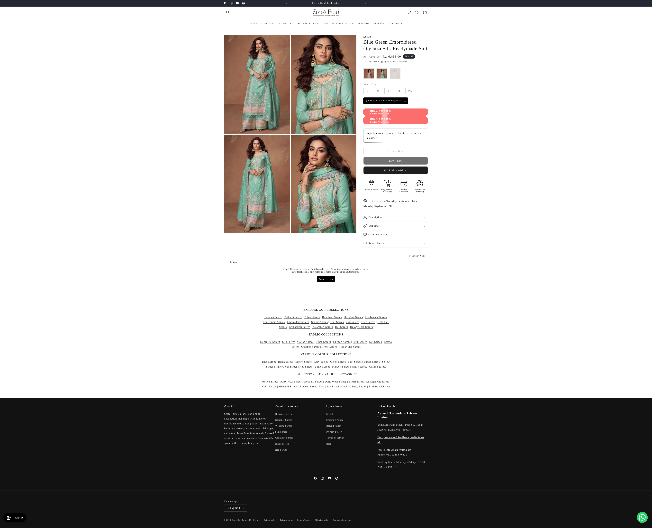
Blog (328, 443)
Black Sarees (285, 361)
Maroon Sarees (341, 366)
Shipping (382, 61)
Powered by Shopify (251, 520)
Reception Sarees (329, 386)
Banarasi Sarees (273, 317)
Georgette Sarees (270, 341)
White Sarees (359, 366)
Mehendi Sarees (288, 386)
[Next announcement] (365, 3)
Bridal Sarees (356, 381)
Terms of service (304, 520)
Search (329, 414)
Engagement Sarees (377, 381)
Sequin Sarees (319, 322)
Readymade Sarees (376, 317)
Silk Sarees (288, 341)
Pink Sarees (355, 361)
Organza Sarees (310, 346)
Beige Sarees (322, 366)
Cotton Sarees (305, 341)
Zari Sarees (352, 322)
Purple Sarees (372, 361)
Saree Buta (237, 520)
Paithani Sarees (293, 317)
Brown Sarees (303, 361)
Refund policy (270, 520)
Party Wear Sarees (291, 381)
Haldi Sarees (269, 386)
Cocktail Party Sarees (354, 386)
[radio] (369, 73)
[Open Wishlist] (417, 12)
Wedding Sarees (313, 381)
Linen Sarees (323, 341)
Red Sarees (306, 366)
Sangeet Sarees (308, 386)
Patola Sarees (312, 317)
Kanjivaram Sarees (274, 322)
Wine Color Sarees (286, 366)
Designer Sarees (353, 317)
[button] (228, 12)
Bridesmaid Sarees (379, 386)
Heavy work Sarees (361, 326)
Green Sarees (338, 361)
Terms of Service (335, 437)
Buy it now (395, 160)
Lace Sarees (368, 322)
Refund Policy (333, 425)
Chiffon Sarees (341, 341)
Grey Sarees (321, 361)
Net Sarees (375, 341)
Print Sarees (337, 322)
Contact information (342, 520)
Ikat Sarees (341, 326)
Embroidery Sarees (298, 322)
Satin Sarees (360, 341)
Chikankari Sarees (299, 326)
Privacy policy (286, 520)
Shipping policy (322, 520)
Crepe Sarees (329, 346)
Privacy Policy (334, 432)
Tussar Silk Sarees (349, 346)
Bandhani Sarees (332, 317)
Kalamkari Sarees (322, 326)
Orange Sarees (377, 366)
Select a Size (369, 84)
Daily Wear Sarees (335, 381)
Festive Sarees (269, 381)
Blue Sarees (269, 361)
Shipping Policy (334, 419)
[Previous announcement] (286, 3)
